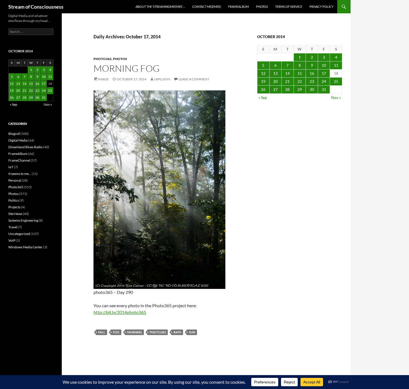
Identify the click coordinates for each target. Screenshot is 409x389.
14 (287, 73)
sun (192, 332)
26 (263, 89)
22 (299, 81)
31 (324, 89)
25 (336, 81)
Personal (14, 180)
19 (263, 81)
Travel (12, 227)
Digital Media (18, 140)
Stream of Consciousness (35, 7)
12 (263, 73)
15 (299, 73)
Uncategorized (19, 234)
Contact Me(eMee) (206, 6)
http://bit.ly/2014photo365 (119, 312)
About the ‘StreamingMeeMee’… (160, 6)
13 (275, 73)
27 (275, 89)
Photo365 (102, 59)
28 (287, 89)
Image (103, 79)
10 (324, 65)
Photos (262, 6)
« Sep (262, 97)
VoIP (11, 240)
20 (275, 81)
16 (312, 73)
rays (177, 332)
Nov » (336, 97)
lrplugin (162, 79)
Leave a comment (194, 79)
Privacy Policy (321, 6)
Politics (13, 200)
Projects (14, 207)
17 (324, 73)
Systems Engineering (23, 220)
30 (312, 89)
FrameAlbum (238, 6)
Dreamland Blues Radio (25, 147)
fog (116, 332)
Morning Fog (126, 68)
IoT (10, 167)
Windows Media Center (25, 247)
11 (336, 65)
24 (324, 81)
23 (312, 81)
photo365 (158, 332)
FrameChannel (19, 160)
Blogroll (14, 134)
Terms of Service (288, 6)
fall (101, 332)
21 (287, 81)
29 (299, 89)
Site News (15, 214)
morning (134, 332)
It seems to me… (19, 174)
